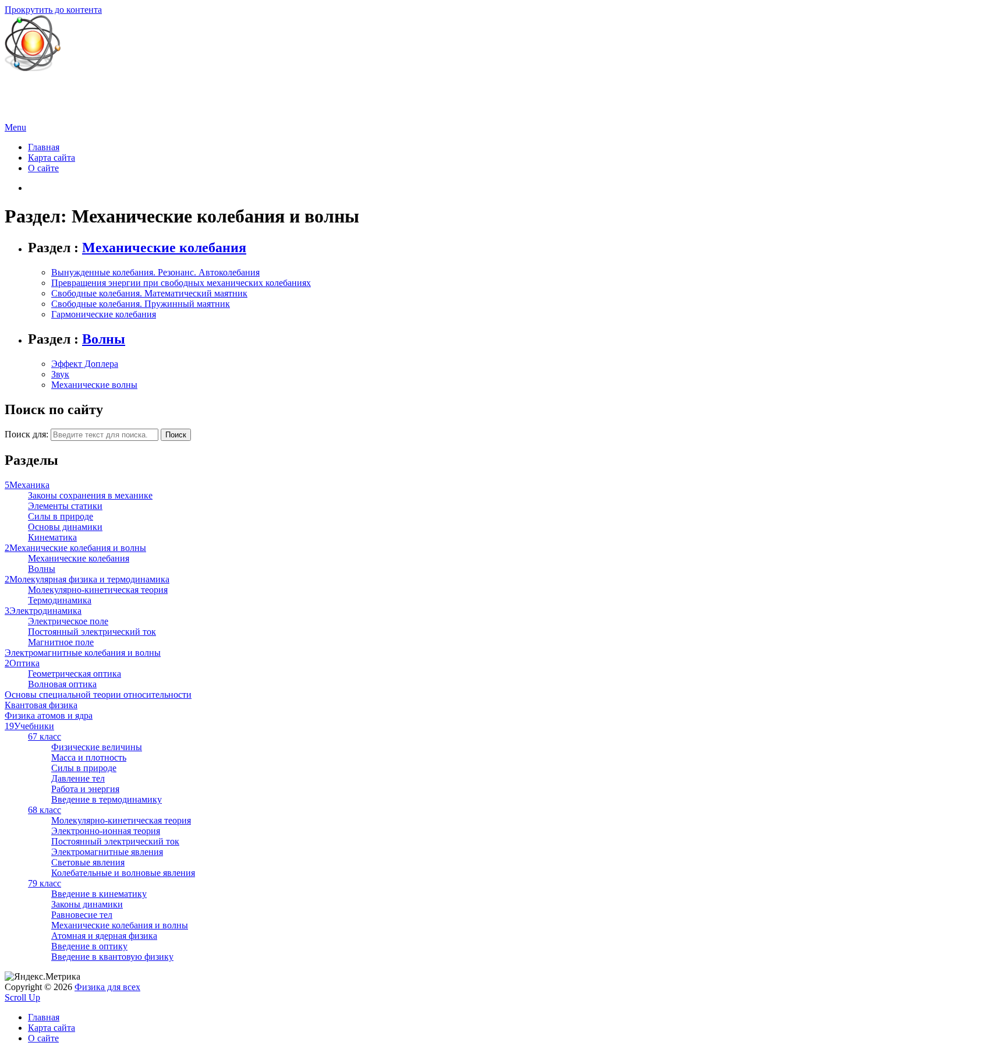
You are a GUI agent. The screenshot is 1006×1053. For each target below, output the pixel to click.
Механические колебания (164, 247)
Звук (60, 374)
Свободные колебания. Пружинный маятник (140, 304)
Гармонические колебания (103, 314)
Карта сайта (51, 157)
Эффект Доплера (84, 364)
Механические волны (94, 385)
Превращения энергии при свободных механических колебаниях (181, 283)
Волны (103, 339)
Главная (43, 147)
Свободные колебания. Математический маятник (149, 293)
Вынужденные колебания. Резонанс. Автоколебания (155, 272)
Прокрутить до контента (53, 10)
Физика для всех (37, 88)
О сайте (43, 168)
